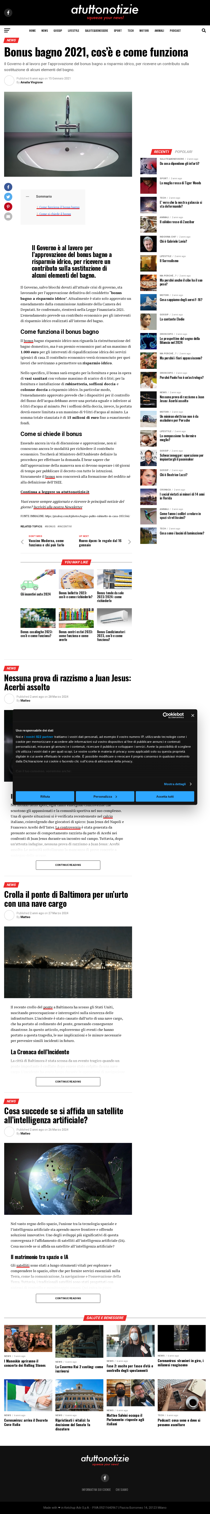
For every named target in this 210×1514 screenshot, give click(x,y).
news (44, 30)
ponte (48, 1007)
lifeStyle (73, 30)
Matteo (25, 700)
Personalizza (103, 796)
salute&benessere (96, 30)
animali (159, 30)
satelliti (23, 1265)
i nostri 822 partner (38, 736)
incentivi (65, 526)
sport (118, 30)
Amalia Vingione (32, 82)
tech (131, 30)
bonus (28, 340)
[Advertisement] (173, 117)
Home (32, 30)
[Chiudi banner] (192, 715)
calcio (108, 816)
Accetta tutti (165, 796)
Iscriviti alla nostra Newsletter (57, 507)
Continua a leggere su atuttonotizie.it (55, 491)
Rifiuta (45, 796)
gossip (58, 30)
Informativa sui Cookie (96, 1489)
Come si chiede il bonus (55, 214)
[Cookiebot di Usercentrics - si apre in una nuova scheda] (166, 715)
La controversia (68, 827)
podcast (175, 30)
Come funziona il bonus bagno (59, 207)
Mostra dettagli (175, 784)
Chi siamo (122, 1489)
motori (144, 30)
